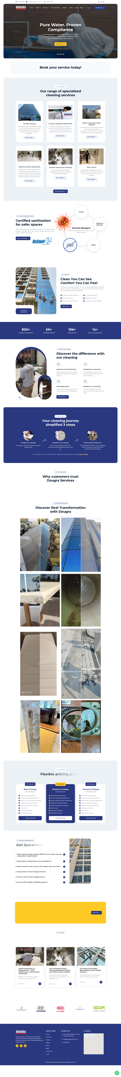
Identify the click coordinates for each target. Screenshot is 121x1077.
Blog (81, 7)
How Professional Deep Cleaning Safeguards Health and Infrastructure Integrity (59, 970)
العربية (47, 1054)
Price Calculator (55, 7)
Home (31, 7)
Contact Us (49, 1051)
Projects (64, 7)
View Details (28, 137)
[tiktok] (103, 2)
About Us (38, 7)
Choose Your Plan (30, 818)
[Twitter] (98, 2)
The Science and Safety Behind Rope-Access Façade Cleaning (90, 970)
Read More (22, 983)
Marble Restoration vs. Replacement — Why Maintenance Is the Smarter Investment (29, 971)
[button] (30, 784)
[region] (60, 31)
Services (45, 7)
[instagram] (101, 2)
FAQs (76, 7)
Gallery (71, 7)
